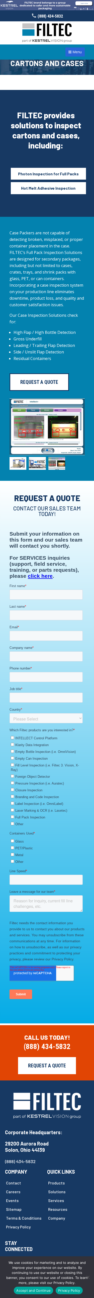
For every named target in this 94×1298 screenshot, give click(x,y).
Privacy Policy (18, 1226)
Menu (76, 51)
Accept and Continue (33, 1290)
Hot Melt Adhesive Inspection (48, 188)
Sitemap (14, 1209)
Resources (57, 1209)
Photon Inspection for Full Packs (48, 173)
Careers (13, 1191)
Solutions (56, 1191)
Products (56, 1182)
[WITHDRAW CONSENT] (87, 1277)
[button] (43, 450)
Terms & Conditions (23, 1218)
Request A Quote (39, 382)
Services (56, 1200)
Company (56, 1218)
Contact (13, 1182)
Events (12, 1200)
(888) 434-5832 (50, 16)
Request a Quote (47, 1066)
